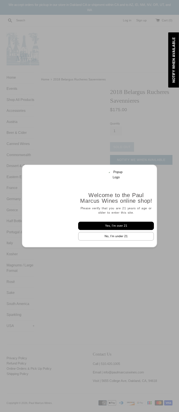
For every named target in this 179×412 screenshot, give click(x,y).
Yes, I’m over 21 (116, 225)
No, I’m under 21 (116, 236)
